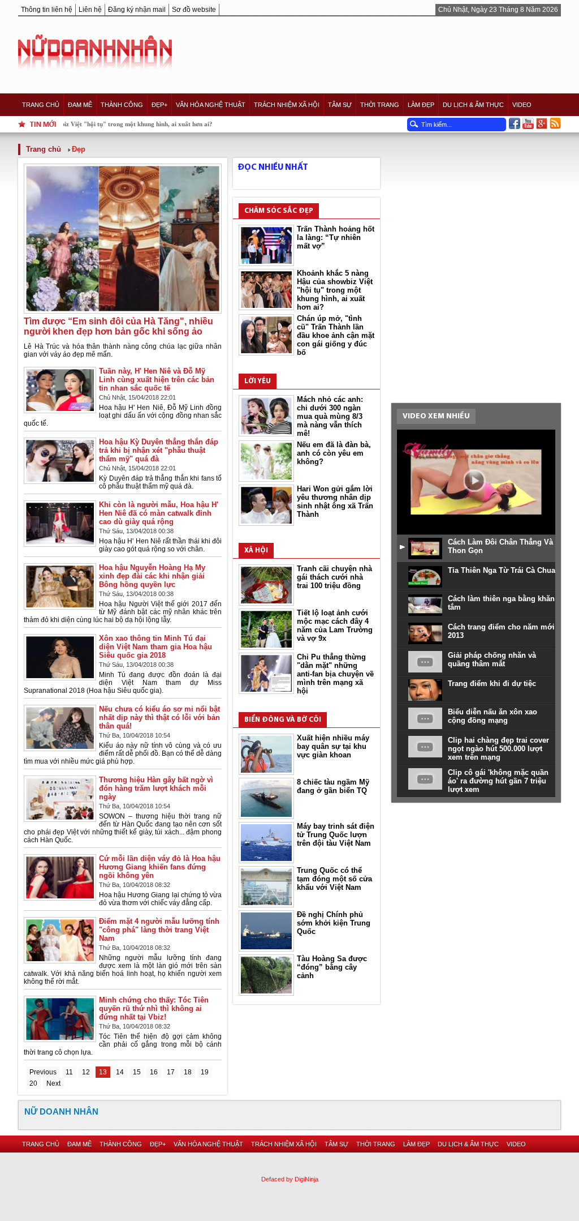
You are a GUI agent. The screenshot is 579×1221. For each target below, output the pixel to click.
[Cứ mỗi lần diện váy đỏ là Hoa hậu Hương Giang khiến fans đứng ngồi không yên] (60, 898)
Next (53, 1083)
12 (86, 1072)
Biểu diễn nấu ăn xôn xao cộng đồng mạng (492, 716)
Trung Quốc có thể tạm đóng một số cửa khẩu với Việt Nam (334, 879)
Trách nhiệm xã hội (286, 104)
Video (522, 104)
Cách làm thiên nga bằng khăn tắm (501, 602)
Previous (43, 1072)
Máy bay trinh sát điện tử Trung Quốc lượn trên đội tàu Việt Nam (335, 834)
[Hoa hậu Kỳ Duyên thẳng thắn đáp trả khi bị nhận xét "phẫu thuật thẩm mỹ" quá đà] (60, 481)
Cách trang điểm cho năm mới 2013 (501, 631)
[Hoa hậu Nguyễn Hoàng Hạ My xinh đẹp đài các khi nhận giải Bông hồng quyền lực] (60, 607)
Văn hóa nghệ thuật (210, 104)
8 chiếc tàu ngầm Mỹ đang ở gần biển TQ (333, 786)
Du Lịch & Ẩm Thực (473, 104)
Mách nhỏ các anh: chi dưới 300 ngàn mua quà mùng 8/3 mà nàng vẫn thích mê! (330, 416)
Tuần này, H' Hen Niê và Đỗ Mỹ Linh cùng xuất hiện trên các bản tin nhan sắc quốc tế (156, 379)
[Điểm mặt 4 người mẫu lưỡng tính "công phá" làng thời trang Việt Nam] (60, 961)
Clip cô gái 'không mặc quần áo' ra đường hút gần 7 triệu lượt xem (498, 781)
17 (171, 1072)
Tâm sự (340, 104)
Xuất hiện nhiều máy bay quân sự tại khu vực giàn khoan (333, 746)
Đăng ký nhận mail (137, 10)
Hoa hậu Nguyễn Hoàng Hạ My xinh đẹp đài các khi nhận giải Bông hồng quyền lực (152, 576)
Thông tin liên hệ (46, 10)
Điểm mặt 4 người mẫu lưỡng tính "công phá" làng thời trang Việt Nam (159, 929)
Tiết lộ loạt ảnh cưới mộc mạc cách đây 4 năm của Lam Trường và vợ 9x (335, 625)
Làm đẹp (421, 104)
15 (137, 1072)
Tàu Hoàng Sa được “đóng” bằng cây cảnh (332, 967)
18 (188, 1072)
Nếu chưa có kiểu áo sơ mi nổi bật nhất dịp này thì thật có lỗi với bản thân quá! (159, 717)
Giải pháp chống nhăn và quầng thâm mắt (492, 659)
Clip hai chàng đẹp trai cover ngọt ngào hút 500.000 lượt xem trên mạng (498, 748)
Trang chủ (40, 104)
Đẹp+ (159, 104)
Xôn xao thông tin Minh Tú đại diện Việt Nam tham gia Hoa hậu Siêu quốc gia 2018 (155, 646)
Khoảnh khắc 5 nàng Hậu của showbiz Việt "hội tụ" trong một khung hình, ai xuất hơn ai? (335, 290)
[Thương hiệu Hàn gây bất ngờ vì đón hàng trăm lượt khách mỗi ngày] (60, 819)
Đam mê (80, 104)
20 (33, 1083)
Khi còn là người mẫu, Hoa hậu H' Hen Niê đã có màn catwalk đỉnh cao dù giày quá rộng (158, 513)
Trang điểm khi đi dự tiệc (492, 683)
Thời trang (379, 104)
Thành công (122, 104)
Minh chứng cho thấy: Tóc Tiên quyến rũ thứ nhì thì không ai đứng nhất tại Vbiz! (154, 1008)
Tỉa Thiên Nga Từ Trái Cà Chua (501, 570)
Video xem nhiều (436, 416)
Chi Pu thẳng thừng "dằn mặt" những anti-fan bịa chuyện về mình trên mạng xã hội (335, 674)
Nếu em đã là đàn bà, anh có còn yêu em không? (334, 453)
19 (205, 1072)
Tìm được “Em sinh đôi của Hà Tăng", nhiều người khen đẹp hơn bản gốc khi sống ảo (118, 326)
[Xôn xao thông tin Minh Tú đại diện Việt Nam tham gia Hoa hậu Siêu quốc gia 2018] (60, 678)
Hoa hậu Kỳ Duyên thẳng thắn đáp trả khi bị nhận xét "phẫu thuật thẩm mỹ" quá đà (158, 450)
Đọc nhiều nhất (272, 167)
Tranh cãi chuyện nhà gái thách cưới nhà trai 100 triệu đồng (334, 577)
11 (69, 1072)
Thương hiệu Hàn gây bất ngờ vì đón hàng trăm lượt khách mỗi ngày (156, 788)
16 (154, 1072)
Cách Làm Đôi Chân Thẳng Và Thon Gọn (500, 546)
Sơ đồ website (194, 10)
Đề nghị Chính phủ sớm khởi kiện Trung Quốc (333, 923)
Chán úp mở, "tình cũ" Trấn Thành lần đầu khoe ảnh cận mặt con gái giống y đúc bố (335, 335)
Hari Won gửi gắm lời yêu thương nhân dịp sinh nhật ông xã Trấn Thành (335, 502)
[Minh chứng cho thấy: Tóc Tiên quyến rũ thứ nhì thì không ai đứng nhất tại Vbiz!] (60, 1039)
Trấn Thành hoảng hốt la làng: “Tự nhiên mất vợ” (335, 237)
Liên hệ (90, 10)
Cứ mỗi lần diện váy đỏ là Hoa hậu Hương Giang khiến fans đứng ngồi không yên (160, 867)
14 (120, 1072)
